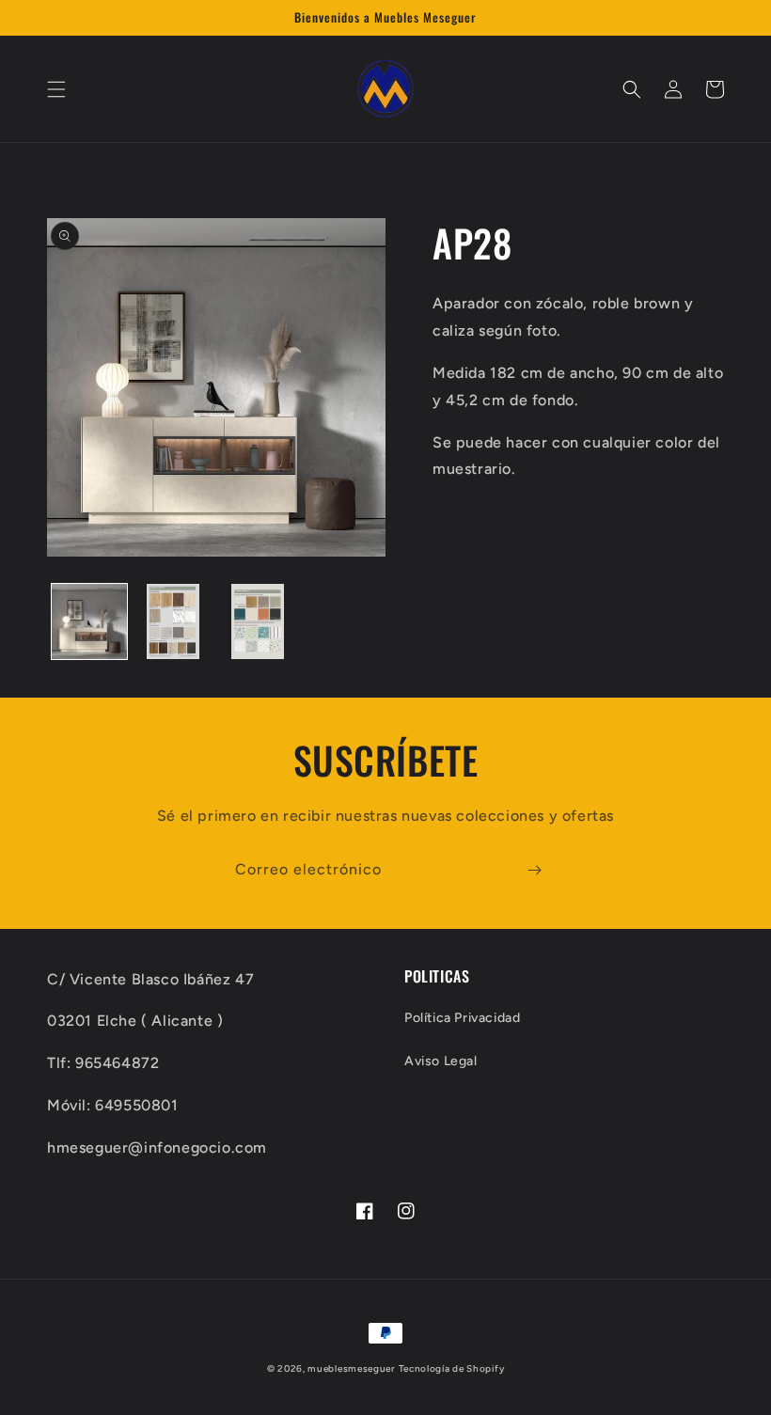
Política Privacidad (462, 1018)
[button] (56, 89)
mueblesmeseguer (351, 1368)
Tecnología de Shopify (452, 1368)
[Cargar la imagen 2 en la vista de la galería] (174, 621)
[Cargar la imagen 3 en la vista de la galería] (257, 621)
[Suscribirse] (534, 870)
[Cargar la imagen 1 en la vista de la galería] (89, 621)
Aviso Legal (441, 1061)
